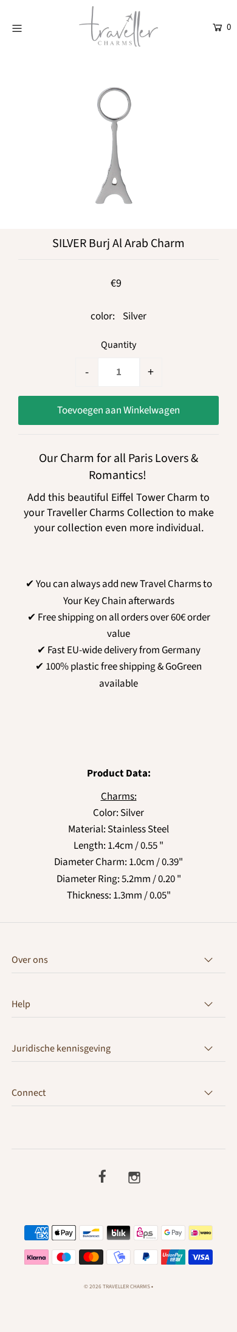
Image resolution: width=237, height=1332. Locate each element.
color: (103, 316)
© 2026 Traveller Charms (117, 1287)
